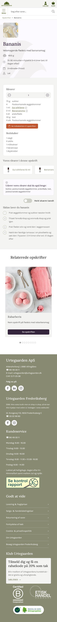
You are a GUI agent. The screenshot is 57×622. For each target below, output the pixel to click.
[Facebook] (7, 388)
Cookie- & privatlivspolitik (19, 531)
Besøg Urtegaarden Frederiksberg (22, 544)
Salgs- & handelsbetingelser (19, 511)
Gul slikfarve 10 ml (21, 169)
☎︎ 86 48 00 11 (13, 370)
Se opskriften (28, 332)
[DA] (6, 4)
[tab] (20, 342)
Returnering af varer (15, 517)
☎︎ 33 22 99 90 (13, 416)
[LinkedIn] (14, 388)
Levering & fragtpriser (16, 504)
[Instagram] (21, 388)
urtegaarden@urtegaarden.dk (27, 373)
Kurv (53, 6)
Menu (4, 13)
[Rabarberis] (28, 290)
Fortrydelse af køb (14, 524)
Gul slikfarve (18, 107)
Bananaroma (18, 110)
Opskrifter (6, 18)
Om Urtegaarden (14, 537)
